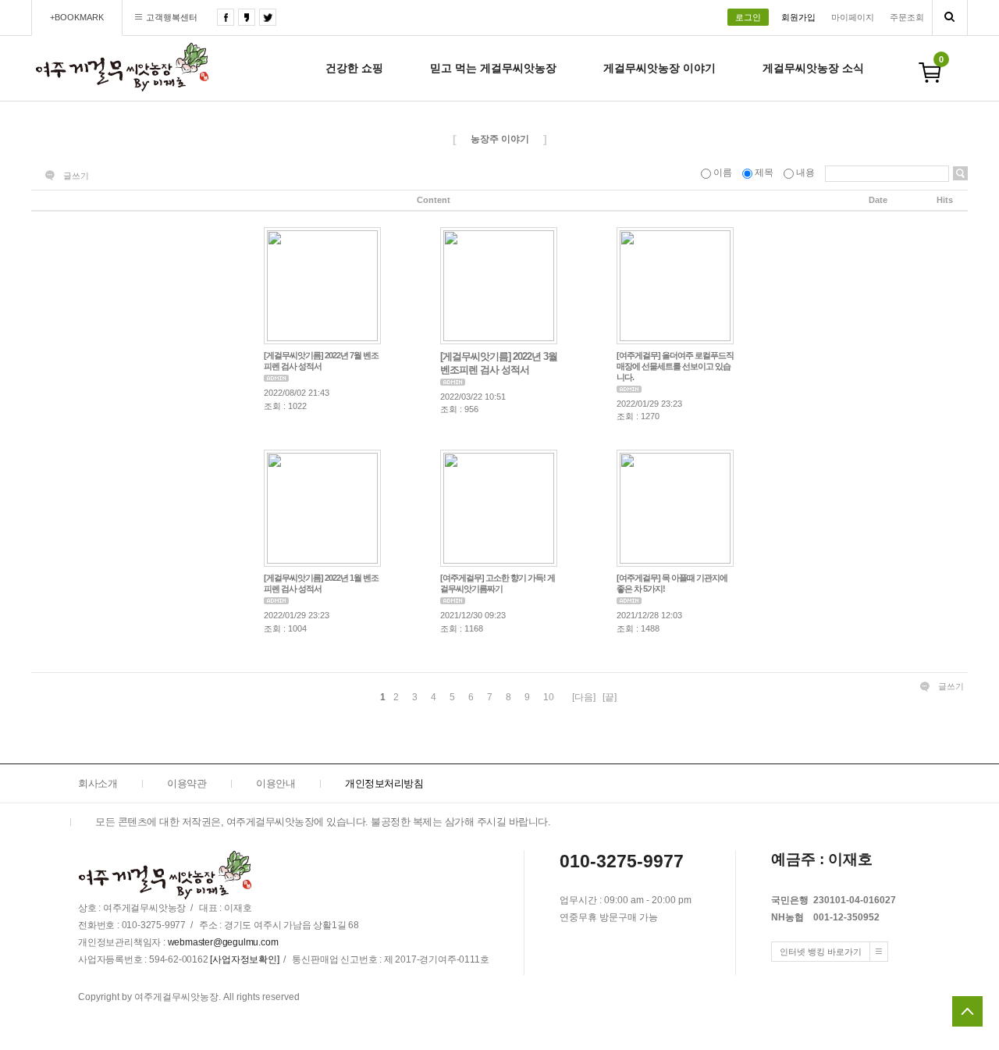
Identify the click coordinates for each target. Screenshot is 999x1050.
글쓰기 (76, 175)
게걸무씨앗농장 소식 (813, 68)
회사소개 (97, 783)
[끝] (610, 697)
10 (548, 697)
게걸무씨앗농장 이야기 (659, 68)
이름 (722, 172)
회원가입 (798, 17)
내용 (805, 172)
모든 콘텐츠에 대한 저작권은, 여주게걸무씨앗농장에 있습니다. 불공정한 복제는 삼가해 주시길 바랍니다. (322, 822)
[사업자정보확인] (244, 960)
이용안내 (275, 783)
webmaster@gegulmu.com (223, 943)
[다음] (583, 697)
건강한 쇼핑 (354, 68)
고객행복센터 (171, 17)
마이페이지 (852, 17)
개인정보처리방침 (384, 783)
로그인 (748, 17)
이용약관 (186, 783)
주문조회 (907, 17)
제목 (764, 172)
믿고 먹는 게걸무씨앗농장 (493, 68)
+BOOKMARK (77, 17)
